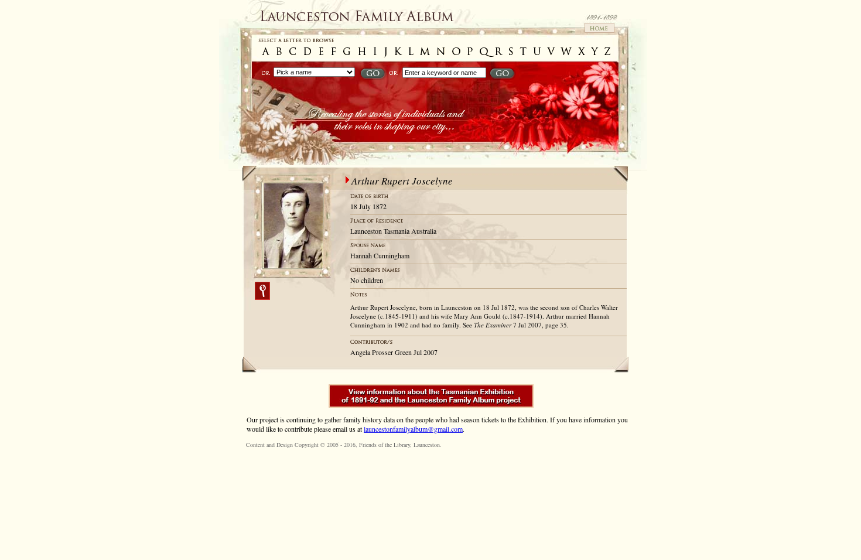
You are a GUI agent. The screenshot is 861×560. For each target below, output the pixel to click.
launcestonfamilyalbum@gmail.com (413, 428)
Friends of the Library (384, 445)
